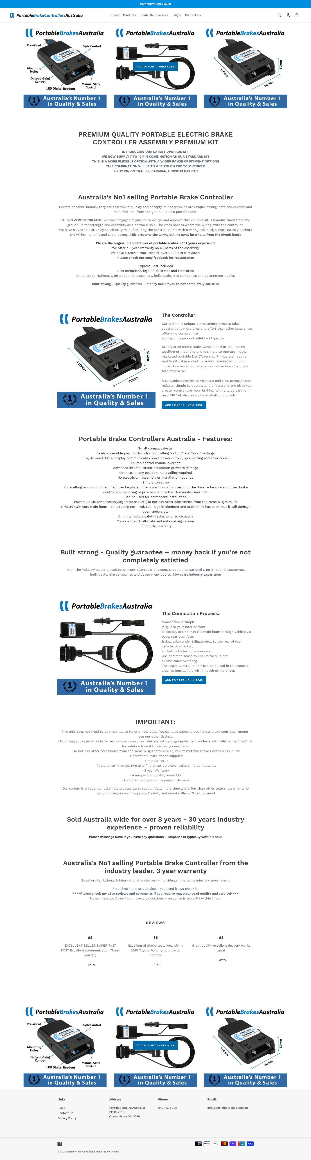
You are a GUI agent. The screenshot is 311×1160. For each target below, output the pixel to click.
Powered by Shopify (107, 1151)
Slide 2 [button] (158, 980)
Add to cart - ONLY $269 (155, 66)
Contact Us (65, 1113)
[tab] (153, 980)
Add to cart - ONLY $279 (155, 1045)
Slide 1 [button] (153, 980)
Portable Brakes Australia (81, 1151)
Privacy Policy (66, 1118)
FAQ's (61, 1107)
